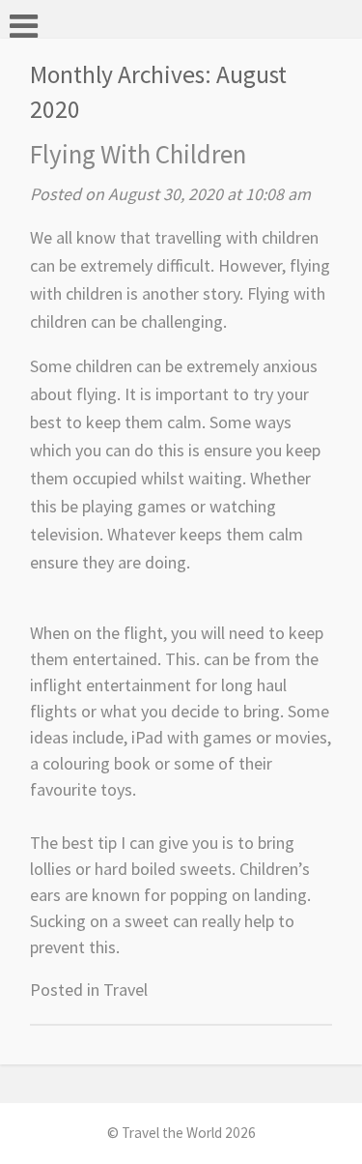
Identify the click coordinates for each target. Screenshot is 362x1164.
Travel (125, 989)
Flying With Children (138, 153)
